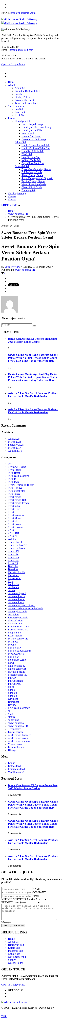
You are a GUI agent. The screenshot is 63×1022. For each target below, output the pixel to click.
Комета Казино (16, 747)
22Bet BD (13, 533)
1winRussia (14, 494)
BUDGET (7, 902)
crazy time (13, 614)
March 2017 (14, 447)
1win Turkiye (15, 487)
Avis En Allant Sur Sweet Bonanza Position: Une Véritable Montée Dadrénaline (33, 395)
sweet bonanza (16, 723)
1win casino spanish (18, 475)
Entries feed (14, 766)
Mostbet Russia (16, 653)
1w (9, 463)
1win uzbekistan (16, 490)
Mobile (12, 644)
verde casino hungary (19, 735)
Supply (12, 959)
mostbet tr (13, 656)
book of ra (13, 584)
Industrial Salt (15, 950)
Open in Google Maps (13, 984)
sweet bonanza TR (25, 269)
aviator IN (13, 551)
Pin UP (12, 677)
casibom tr (13, 587)
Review (12, 704)
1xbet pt (12, 521)
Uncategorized (16, 732)
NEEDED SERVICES (13, 899)
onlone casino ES (17, 668)
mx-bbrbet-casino (17, 659)
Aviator (12, 539)
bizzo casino (14, 578)
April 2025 (14, 438)
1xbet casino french (18, 503)
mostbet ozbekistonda (19, 650)
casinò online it (16, 602)
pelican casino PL (17, 674)
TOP (4, 1016)
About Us (13, 941)
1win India (13, 481)
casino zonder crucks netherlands (25, 608)
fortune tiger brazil (18, 617)
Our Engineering (17, 956)
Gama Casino (15, 620)
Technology (14, 729)
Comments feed (16, 769)
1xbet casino (14, 497)
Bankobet (13, 566)
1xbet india (14, 506)
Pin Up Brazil (15, 680)
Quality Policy (15, 962)
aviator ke (13, 554)
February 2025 (16, 444)
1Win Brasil (14, 469)
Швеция (12, 750)
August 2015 (15, 450)
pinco (11, 686)
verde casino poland (18, 738)
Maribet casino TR (18, 638)
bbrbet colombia (16, 572)
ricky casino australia (19, 707)
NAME (36, 888)
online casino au (16, 665)
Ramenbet (13, 701)
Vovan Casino (15, 744)
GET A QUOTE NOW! (13, 925)
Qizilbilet (13, 698)
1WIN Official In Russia (21, 484)
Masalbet (13, 641)
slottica (11, 716)
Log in (11, 763)
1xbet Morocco (16, 518)
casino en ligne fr (17, 593)
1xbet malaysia (16, 515)
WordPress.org (16, 772)
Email (35, 895)
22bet (11, 530)
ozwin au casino (16, 671)
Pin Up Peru (14, 683)
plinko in (12, 692)
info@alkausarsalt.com (24, 12)
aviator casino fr (16, 548)
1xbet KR (13, 512)
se (9, 710)
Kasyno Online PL (18, 629)
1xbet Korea (14, 509)
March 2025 (14, 441)
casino (11, 590)
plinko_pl (13, 695)
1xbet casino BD (17, 500)
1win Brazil (14, 472)
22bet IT (12, 536)
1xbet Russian (15, 527)
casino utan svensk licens (21, 605)
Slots (10, 713)
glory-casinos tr (16, 623)
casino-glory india (17, 611)
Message (6, 922)
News (11, 662)
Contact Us (14, 953)
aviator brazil (15, 542)
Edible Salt (14, 947)
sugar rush (13, 719)
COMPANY (39, 892)
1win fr (12, 478)
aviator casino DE (17, 545)
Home (11, 938)
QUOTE (9, 205)
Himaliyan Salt (16, 944)
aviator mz (13, 557)
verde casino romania (19, 741)
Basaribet (13, 569)
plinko (11, 689)
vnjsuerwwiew (13, 266)
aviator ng (13, 560)
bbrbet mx (13, 575)
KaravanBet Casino (18, 626)
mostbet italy (15, 647)
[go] (34, 325)
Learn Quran (15, 635)
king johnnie (14, 632)
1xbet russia (14, 524)
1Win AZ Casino (17, 466)
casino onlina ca (16, 596)
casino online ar (16, 599)
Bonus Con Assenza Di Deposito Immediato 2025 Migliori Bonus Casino (32, 340)
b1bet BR (13, 563)
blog (10, 581)
